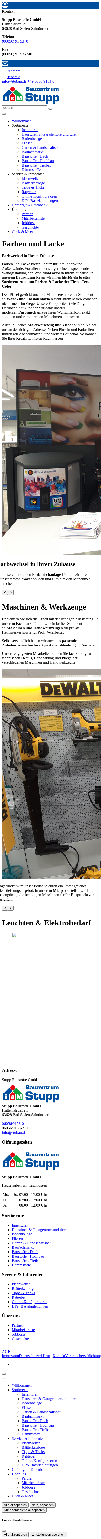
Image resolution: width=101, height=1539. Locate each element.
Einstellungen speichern (48, 1534)
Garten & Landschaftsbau (41, 147)
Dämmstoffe (31, 170)
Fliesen (27, 143)
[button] (4, 114)
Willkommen (22, 121)
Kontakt (59, 1356)
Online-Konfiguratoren (39, 196)
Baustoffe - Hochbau (38, 161)
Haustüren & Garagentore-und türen (49, 134)
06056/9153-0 (13, 1124)
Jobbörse (28, 223)
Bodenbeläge (32, 139)
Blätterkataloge (33, 183)
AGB (6, 1351)
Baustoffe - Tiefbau (36, 165)
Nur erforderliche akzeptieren (24, 1510)
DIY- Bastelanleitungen (40, 201)
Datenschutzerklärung (36, 1356)
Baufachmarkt (32, 152)
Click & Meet (22, 232)
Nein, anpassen (43, 1505)
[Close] (4, 1378)
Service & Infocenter (28, 1438)
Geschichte (30, 227)
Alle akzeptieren (15, 1505)
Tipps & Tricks (33, 187)
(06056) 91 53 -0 (15, 41)
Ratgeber (29, 192)
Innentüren (30, 130)
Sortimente (20, 1390)
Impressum (10, 1356)
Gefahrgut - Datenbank (30, 205)
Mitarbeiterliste (33, 218)
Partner (27, 214)
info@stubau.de (14, 81)
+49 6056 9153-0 (40, 81)
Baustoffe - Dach (35, 156)
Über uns (19, 1474)
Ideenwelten (31, 178)
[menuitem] (11, 71)
